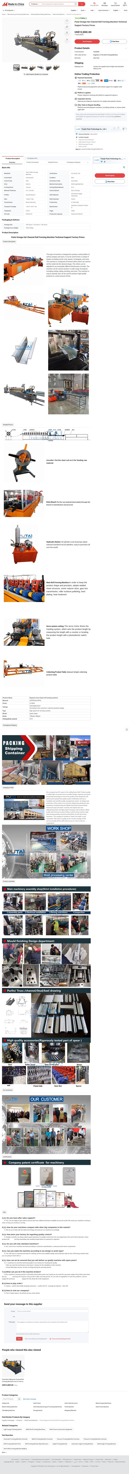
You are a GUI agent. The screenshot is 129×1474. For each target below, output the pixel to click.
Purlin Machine (69, 1407)
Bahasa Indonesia (120, 1462)
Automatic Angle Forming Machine (82, 1444)
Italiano (54, 1462)
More (4, 1452)
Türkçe (104, 1462)
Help (92, 10)
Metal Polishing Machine (9, 1407)
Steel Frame (37, 1403)
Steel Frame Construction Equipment (60, 1429)
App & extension (103, 10)
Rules (125, 10)
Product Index (99, 1459)
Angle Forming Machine (60, 1444)
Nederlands (68, 1462)
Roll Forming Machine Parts (12, 1444)
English (17, 1462)
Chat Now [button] (115, 41)
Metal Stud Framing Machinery (35, 1429)
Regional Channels (88, 1459)
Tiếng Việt (110, 1462)
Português (31, 1462)
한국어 (81, 1462)
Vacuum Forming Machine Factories (68, 1439)
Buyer (83, 10)
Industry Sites (77, 1459)
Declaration (85, 1466)
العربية (75, 1462)
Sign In (78, 149)
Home (3, 14)
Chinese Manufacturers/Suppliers (40, 1459)
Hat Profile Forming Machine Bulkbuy (15, 1449)
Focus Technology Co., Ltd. (51, 1466)
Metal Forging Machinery (103, 1403)
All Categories (9, 10)
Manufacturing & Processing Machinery (18, 14)
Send (19, 1339)
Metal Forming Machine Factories (42, 1439)
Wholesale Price (67, 1459)
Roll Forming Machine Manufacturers (36, 1444)
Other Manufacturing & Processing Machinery (47, 1407)
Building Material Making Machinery (41, 14)
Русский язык (46, 1462)
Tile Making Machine (8, 1410)
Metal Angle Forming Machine (106, 1444)
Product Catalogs (30, 1399)
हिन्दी (92, 1462)
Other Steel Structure (71, 1403)
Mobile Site (108, 1459)
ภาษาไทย (97, 1462)
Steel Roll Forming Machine (73, 14)
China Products (25, 1459)
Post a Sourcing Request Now (60, 1339)
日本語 (86, 1462)
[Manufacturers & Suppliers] (13, 4)
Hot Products (15, 1459)
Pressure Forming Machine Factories (95, 1439)
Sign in (125, 5)
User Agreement (75, 1466)
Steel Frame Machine (58, 14)
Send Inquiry (87, 41)
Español (24, 1462)
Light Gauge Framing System (13, 1429)
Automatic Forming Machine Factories (16, 1439)
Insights (115, 1459)
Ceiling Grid (5, 1403)
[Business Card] (124, 167)
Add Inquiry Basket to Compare (37, 74)
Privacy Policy (94, 1466)
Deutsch (61, 1462)
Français (38, 1462)
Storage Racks (37, 1410)
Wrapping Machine (70, 1410)
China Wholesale (56, 1459)
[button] (84, 162)
